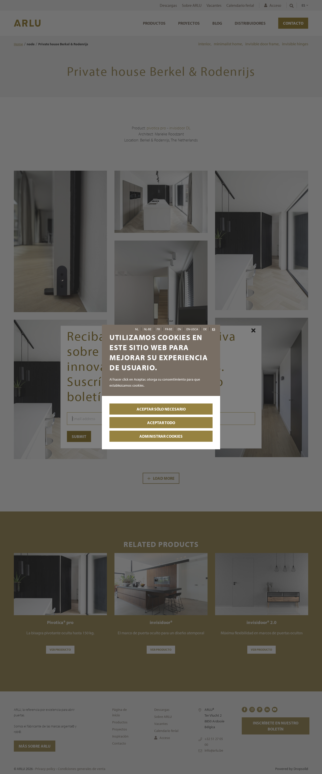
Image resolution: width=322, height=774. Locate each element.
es (213, 329)
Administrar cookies (161, 436)
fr (158, 329)
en (179, 329)
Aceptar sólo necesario (161, 409)
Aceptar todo (161, 422)
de (205, 329)
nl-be (147, 329)
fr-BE (168, 329)
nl (137, 329)
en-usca (192, 329)
